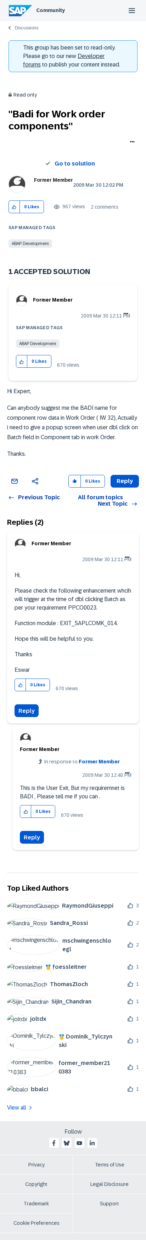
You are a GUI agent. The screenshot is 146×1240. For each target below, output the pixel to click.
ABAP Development (30, 243)
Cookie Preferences (36, 1223)
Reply (26, 711)
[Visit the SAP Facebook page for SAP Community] (54, 1143)
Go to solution (75, 164)
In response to (82, 761)
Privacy (36, 1165)
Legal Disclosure (109, 1184)
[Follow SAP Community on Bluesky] (66, 1143)
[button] (14, 207)
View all (16, 1108)
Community (50, 10)
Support (109, 1203)
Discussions (26, 27)
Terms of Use (109, 1165)
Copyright (36, 1184)
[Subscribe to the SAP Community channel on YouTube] (79, 1143)
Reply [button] (125, 481)
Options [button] (131, 142)
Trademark (36, 1203)
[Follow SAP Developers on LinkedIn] (92, 1143)
